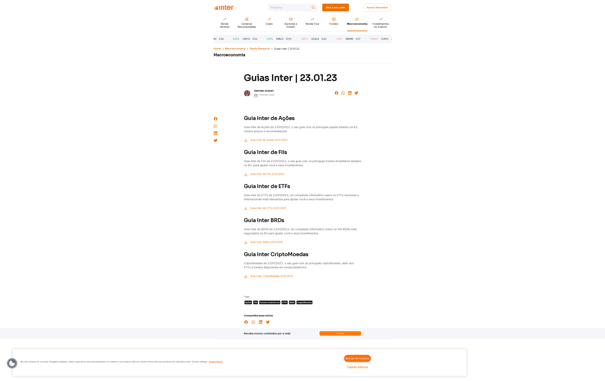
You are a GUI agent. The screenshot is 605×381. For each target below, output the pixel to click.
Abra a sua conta (335, 7)
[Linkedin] (350, 92)
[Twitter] (356, 92)
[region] (239, 362)
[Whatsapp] (343, 92)
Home (217, 48)
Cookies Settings (357, 367)
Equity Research (260, 48)
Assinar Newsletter (377, 7)
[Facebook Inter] (336, 92)
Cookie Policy (216, 362)
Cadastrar (340, 333)
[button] (12, 363)
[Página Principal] (223, 7)
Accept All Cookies (357, 358)
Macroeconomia (235, 48)
